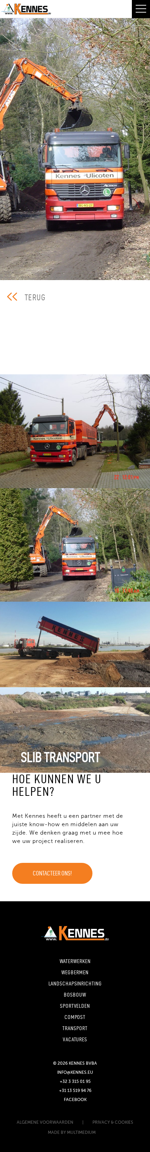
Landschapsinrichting (75, 983)
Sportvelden (75, 1006)
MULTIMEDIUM (82, 1132)
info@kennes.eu (75, 1072)
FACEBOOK (75, 1099)
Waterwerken (75, 961)
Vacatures (75, 1039)
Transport (74, 1028)
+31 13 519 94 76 (75, 1090)
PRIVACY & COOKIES (112, 1122)
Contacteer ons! (52, 873)
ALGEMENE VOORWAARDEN (45, 1122)
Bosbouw (75, 995)
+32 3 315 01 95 (75, 1081)
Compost (75, 1017)
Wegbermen (74, 972)
